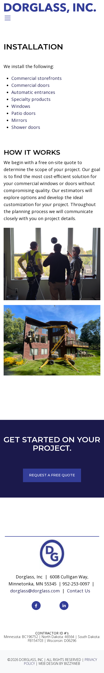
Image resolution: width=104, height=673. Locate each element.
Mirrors (19, 120)
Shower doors (25, 127)
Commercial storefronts (36, 78)
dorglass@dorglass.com (35, 591)
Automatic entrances (33, 92)
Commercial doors (30, 85)
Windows (20, 106)
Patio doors (23, 113)
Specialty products (31, 99)
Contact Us (78, 591)
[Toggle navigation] (7, 18)
